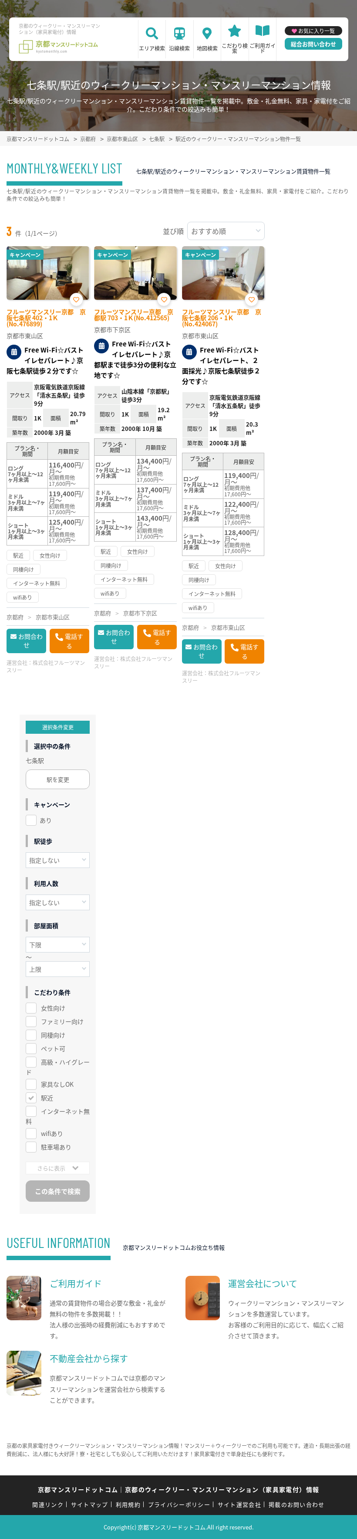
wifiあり (52, 1133)
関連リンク (48, 1504)
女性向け (53, 1007)
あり (46, 820)
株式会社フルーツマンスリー (46, 666)
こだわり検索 (235, 48)
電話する (74, 641)
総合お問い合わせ (313, 44)
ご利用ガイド (262, 48)
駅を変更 (58, 779)
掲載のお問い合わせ (297, 1504)
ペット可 (53, 1048)
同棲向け (53, 1035)
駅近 (47, 1097)
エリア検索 (152, 48)
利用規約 (128, 1504)
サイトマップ (89, 1504)
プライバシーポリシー (179, 1504)
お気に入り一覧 (316, 30)
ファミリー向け (62, 1021)
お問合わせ (30, 640)
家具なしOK (57, 1084)
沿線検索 (179, 48)
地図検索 (207, 48)
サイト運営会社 (239, 1504)
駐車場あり (56, 1146)
